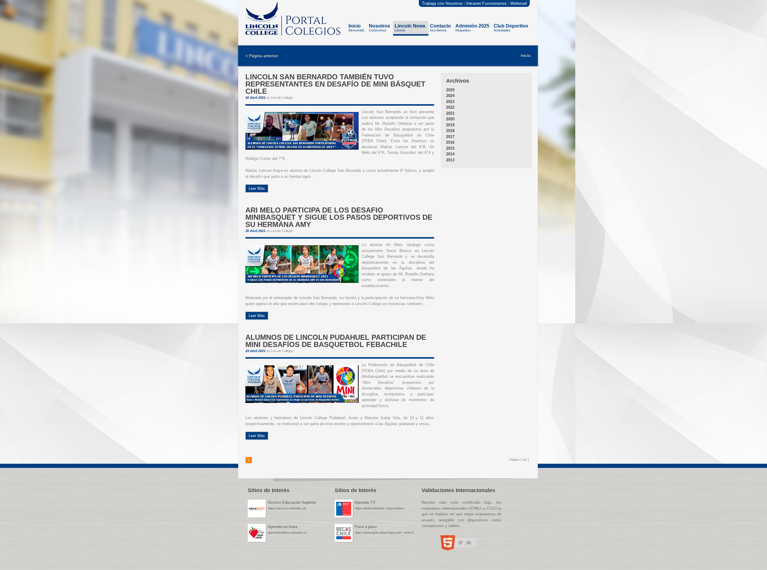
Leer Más (257, 188)
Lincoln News (410, 27)
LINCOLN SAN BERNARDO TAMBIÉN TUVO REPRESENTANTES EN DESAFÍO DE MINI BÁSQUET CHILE (335, 84)
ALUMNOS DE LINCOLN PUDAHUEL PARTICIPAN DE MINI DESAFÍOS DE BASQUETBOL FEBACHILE (335, 341)
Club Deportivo (511, 27)
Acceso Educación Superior (292, 502)
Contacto (440, 27)
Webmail (518, 3)
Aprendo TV (365, 502)
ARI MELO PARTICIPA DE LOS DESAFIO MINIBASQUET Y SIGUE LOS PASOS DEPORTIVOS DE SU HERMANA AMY (338, 217)
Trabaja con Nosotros (442, 3)
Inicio (356, 27)
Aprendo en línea (282, 526)
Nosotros (379, 27)
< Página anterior (261, 55)
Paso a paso (366, 526)
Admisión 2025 (472, 27)
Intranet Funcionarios (486, 3)
